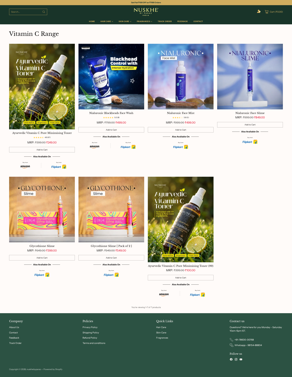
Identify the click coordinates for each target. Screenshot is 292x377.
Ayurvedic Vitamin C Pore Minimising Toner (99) (180, 266)
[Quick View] (71, 47)
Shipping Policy (91, 332)
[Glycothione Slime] (42, 209)
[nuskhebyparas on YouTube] (241, 360)
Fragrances (162, 337)
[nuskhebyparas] (146, 12)
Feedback (14, 337)
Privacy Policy (90, 327)
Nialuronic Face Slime (250, 113)
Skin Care (161, 332)
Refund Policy (90, 337)
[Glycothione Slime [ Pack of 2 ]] (111, 209)
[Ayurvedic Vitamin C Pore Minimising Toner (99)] (181, 219)
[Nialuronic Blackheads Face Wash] (111, 76)
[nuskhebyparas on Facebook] (231, 360)
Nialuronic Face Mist (180, 113)
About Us (14, 327)
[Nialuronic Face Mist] (181, 76)
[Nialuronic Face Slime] (250, 76)
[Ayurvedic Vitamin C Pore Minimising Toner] (42, 86)
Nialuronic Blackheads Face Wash (111, 113)
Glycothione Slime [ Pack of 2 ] (111, 246)
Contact (13, 332)
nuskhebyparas (34, 369)
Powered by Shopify (52, 369)
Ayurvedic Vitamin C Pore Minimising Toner (42, 133)
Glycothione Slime (42, 246)
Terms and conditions (94, 343)
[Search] (43, 12)
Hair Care (161, 327)
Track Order (15, 343)
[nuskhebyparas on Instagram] (236, 360)
